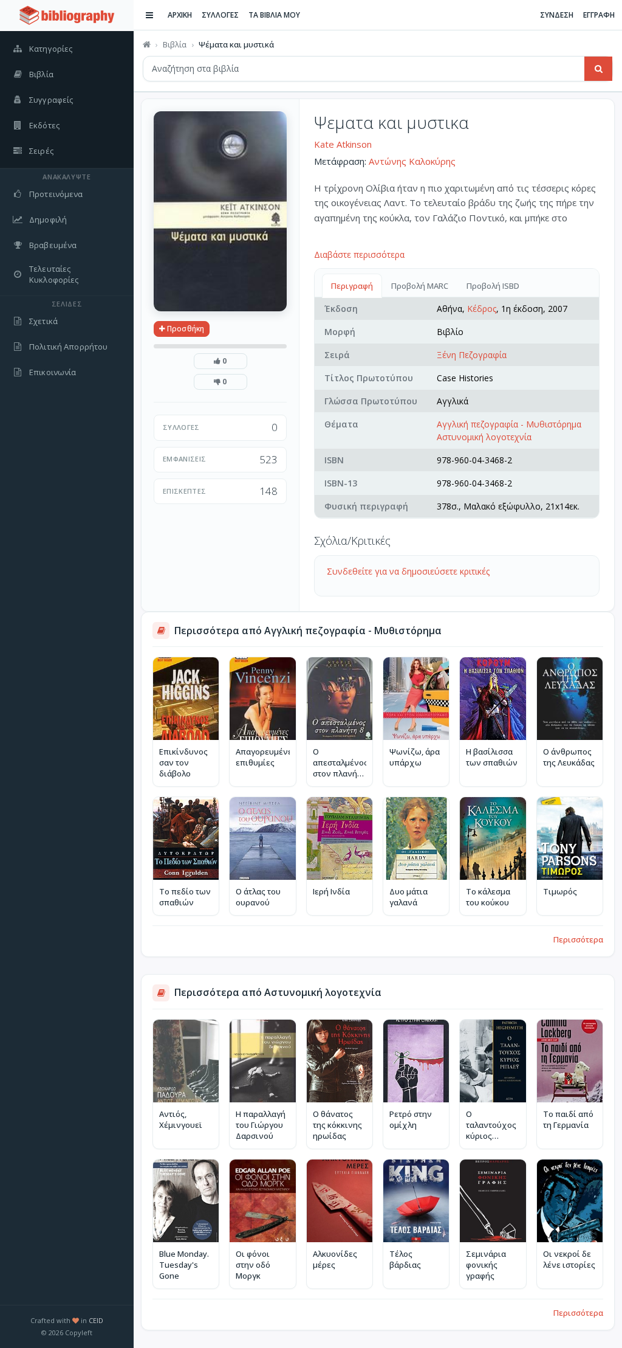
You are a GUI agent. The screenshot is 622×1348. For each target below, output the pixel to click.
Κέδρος (481, 308)
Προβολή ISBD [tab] (492, 285)
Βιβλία (174, 44)
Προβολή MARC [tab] (419, 285)
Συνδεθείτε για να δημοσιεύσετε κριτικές (408, 571)
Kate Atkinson (343, 144)
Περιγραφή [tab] (352, 285)
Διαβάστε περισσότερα (359, 254)
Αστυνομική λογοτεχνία (484, 437)
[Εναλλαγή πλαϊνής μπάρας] (149, 15)
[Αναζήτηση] (598, 69)
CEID (96, 1320)
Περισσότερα (578, 939)
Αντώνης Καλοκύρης (412, 161)
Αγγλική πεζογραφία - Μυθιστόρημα (509, 424)
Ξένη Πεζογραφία (472, 355)
